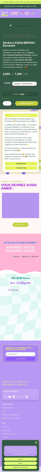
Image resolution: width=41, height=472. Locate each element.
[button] (32, 13)
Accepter (20, 459)
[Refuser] (36, 442)
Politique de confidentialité (10, 414)
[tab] (21, 115)
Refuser (20, 463)
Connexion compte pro (9, 433)
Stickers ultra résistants (16, 35)
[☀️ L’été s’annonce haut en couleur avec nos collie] (10, 304)
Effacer (14, 87)
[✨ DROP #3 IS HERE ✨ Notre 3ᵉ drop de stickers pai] (10, 324)
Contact (4, 427)
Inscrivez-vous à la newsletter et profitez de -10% (20, 6)
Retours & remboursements (10, 418)
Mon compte (6, 430)
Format (7, 83)
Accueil (5, 35)
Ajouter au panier (26, 103)
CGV (3, 411)
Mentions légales (7, 408)
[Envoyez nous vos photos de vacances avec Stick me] (30, 324)
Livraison (5, 437)
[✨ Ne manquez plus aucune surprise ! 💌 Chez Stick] (30, 304)
